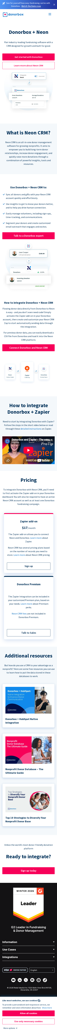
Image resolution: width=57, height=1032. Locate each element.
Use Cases (9, 949)
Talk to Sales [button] (28, 632)
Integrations (10, 957)
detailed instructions (30, 428)
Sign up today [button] (28, 870)
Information (9, 942)
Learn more (36, 537)
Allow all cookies (28, 1013)
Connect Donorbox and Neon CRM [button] (28, 347)
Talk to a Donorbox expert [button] (29, 235)
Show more (47, 1007)
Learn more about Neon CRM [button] (28, 65)
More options (9, 1028)
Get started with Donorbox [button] (29, 57)
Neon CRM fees (19, 613)
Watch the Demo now (31, 6)
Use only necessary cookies (28, 1021)
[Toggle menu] (50, 14)
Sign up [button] (29, 566)
